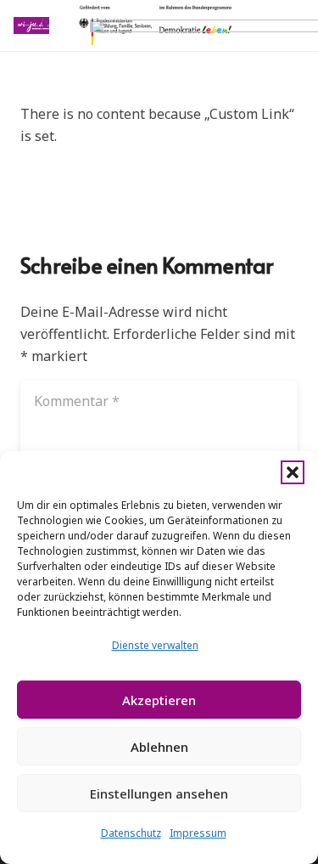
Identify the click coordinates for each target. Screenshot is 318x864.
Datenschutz (131, 833)
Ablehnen (159, 746)
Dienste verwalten (155, 645)
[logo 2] (31, 25)
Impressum (198, 833)
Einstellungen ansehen (159, 793)
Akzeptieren (159, 700)
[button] (292, 472)
